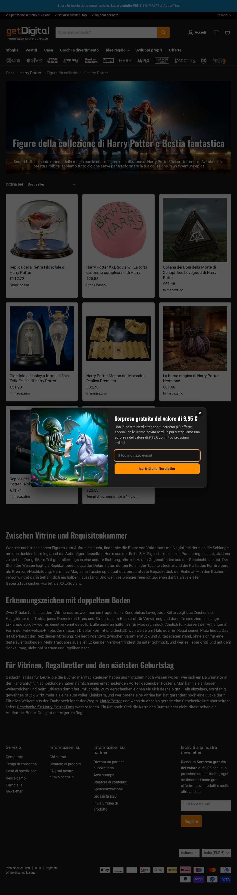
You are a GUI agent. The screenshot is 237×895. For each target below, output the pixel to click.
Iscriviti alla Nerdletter (157, 468)
